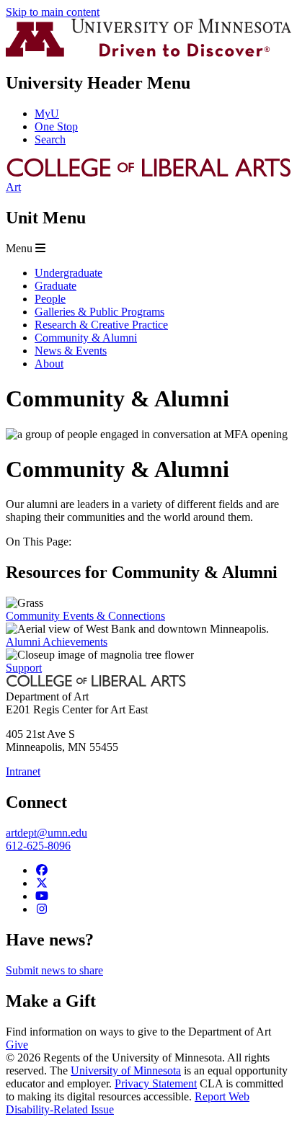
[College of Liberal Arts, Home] (148, 174)
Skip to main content (52, 12)
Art (13, 187)
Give (17, 1044)
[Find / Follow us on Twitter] (42, 883)
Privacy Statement (156, 1083)
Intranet (23, 771)
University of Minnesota (126, 1070)
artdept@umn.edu (46, 833)
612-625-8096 (38, 846)
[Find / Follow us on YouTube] (42, 896)
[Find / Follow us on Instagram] (42, 909)
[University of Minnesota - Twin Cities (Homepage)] (148, 53)
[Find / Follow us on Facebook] (42, 870)
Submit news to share (54, 970)
